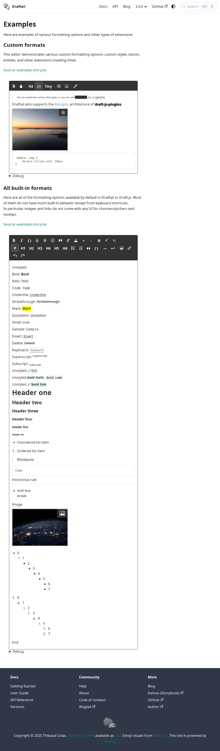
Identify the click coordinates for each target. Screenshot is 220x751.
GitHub (157, 6)
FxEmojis (160, 735)
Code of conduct (92, 700)
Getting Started (22, 686)
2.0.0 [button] (139, 6)
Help (83, 686)
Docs (103, 6)
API (115, 6)
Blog (126, 6)
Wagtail (85, 706)
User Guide (19, 693)
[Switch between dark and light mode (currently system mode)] (173, 6)
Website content (81, 735)
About (84, 693)
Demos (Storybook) (163, 693)
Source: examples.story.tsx (25, 70)
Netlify (109, 741)
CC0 (118, 735)
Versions (17, 706)
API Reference (21, 700)
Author (153, 706)
